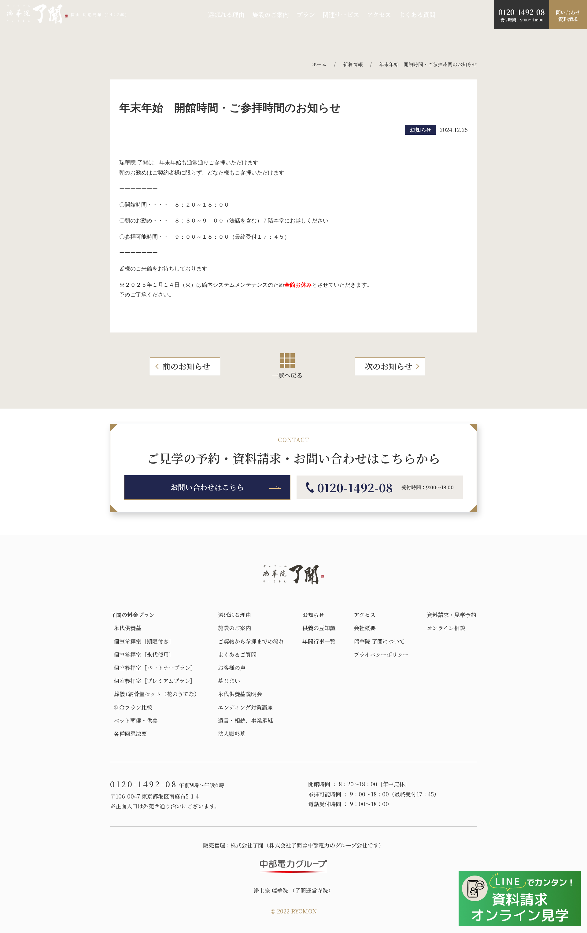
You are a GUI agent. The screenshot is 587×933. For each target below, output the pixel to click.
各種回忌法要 (129, 733)
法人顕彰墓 (232, 733)
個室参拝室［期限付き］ (142, 641)
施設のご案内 (270, 14)
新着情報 (353, 64)
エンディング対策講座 (245, 707)
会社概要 (365, 628)
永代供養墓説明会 (240, 694)
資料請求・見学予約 (451, 615)
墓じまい (229, 681)
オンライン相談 (446, 628)
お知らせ (420, 130)
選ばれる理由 (226, 14)
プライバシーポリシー (381, 654)
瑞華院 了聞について (379, 641)
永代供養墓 (126, 628)
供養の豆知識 (318, 628)
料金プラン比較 (131, 707)
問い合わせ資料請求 (568, 16)
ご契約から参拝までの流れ (251, 641)
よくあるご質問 (237, 654)
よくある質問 (417, 14)
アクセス (379, 14)
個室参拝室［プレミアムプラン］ (153, 681)
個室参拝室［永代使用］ (142, 654)
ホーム (319, 64)
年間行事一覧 (318, 641)
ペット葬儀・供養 (134, 720)
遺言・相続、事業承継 (245, 720)
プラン (306, 14)
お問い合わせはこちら (207, 487)
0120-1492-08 (521, 11)
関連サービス (341, 14)
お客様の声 (232, 667)
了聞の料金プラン (133, 615)
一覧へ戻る (287, 375)
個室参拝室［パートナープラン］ (153, 667)
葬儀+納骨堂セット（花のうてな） (155, 694)
